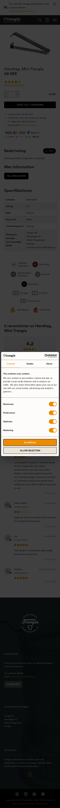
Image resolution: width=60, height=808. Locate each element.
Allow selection (30, 450)
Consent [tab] (11, 363)
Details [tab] (30, 363)
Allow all (30, 442)
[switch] (53, 413)
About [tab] (49, 363)
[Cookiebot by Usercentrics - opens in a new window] (44, 356)
